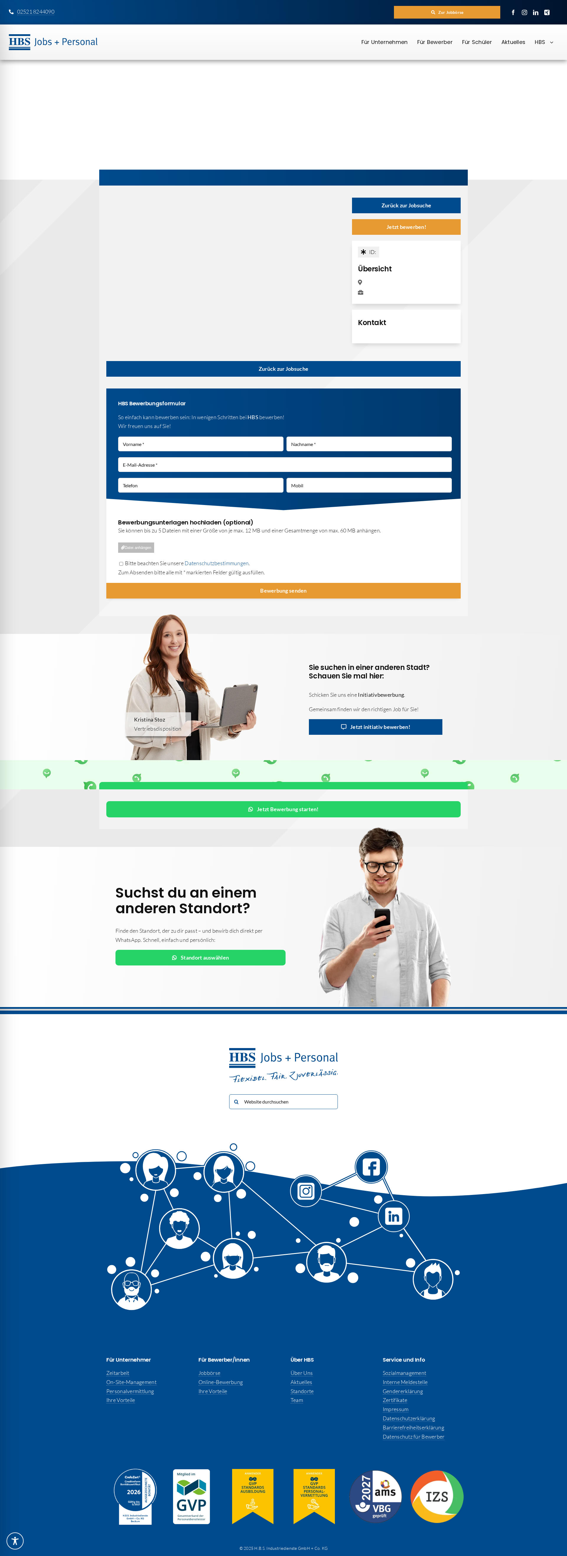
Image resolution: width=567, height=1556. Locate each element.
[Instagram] (308, 1193)
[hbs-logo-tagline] (53, 37)
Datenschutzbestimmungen (217, 563)
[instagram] (524, 12)
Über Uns (302, 1373)
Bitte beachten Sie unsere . (187, 563)
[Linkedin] (389, 1215)
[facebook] (513, 12)
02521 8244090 (36, 11)
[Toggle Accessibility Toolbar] (15, 1541)
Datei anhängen (138, 547)
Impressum (395, 1409)
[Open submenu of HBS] (554, 42)
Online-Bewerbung (220, 1382)
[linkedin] (535, 12)
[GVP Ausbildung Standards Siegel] (252, 1471)
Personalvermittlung (130, 1391)
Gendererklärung (403, 1391)
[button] (447, 12)
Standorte (302, 1391)
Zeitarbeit (117, 1373)
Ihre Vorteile (120, 1400)
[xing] (547, 12)
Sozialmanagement (404, 1373)
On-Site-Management (131, 1382)
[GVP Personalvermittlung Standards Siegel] (314, 1471)
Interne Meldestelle (405, 1382)
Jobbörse (209, 1373)
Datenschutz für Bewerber (413, 1436)
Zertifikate (395, 1400)
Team (297, 1400)
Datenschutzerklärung (409, 1418)
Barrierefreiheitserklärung (413, 1427)
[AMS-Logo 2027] (375, 1473)
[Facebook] (365, 1167)
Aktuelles (301, 1382)
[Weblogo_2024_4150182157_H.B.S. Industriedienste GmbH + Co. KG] (135, 1471)
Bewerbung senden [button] (283, 590)
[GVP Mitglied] (191, 1472)
